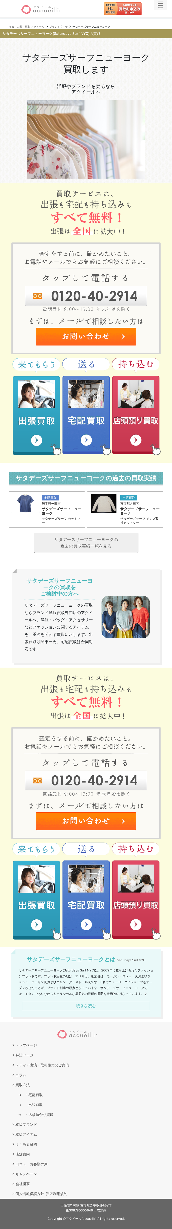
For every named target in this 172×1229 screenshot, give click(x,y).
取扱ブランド (26, 1124)
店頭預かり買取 (38, 1114)
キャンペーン (26, 1174)
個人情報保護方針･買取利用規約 (41, 1193)
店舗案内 (22, 1154)
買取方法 (22, 1085)
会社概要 (22, 1184)
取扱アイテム (26, 1134)
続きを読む (86, 1005)
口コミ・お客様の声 (31, 1164)
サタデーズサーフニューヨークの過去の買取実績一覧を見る (86, 543)
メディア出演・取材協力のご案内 (42, 1065)
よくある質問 (26, 1144)
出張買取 (32, 1104)
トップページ (26, 1045)
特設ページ (24, 1055)
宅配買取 (32, 1094)
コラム (20, 1075)
